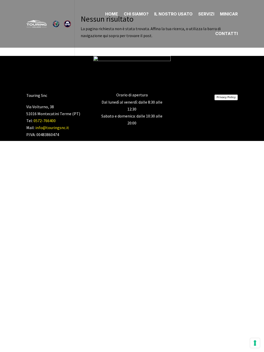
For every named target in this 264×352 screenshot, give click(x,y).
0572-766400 (45, 120)
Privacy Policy (226, 97)
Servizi (206, 13)
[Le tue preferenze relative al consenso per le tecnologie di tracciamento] (255, 343)
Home (111, 13)
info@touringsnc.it (52, 127)
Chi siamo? (136, 13)
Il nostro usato (173, 13)
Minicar (229, 13)
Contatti (226, 33)
